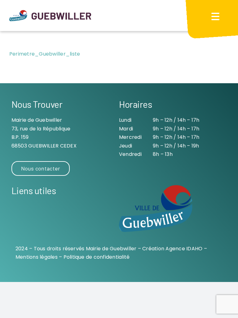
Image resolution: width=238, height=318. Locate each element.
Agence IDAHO (183, 248)
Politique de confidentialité (97, 257)
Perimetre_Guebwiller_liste (44, 53)
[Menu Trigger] (215, 16)
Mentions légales (36, 257)
